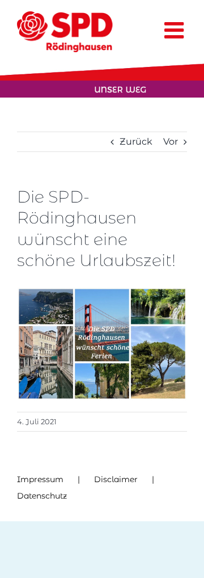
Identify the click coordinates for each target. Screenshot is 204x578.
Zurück (136, 141)
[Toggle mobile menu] (175, 30)
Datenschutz (42, 496)
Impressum (40, 479)
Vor (170, 141)
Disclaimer (116, 479)
